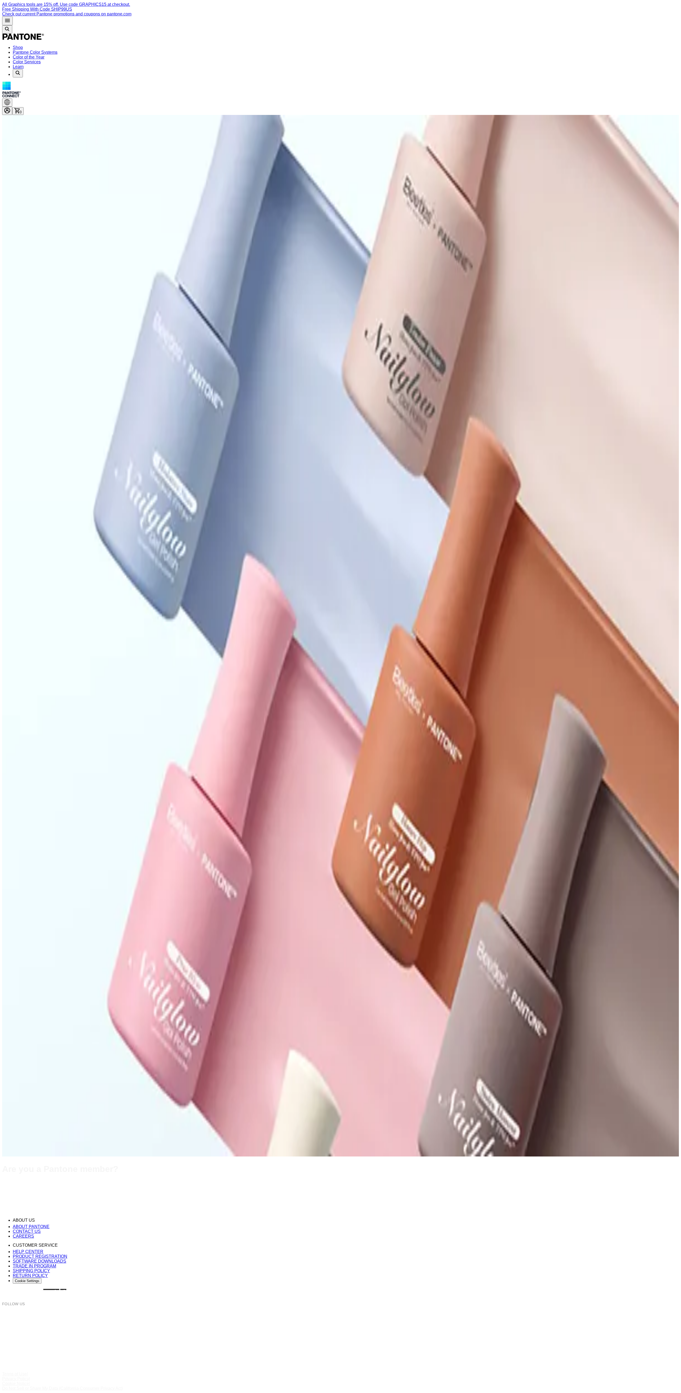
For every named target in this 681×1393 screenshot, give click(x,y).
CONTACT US (27, 1231)
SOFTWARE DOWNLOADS (39, 1261)
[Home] (23, 38)
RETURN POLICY (30, 1275)
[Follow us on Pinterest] (340, 1334)
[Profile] (7, 111)
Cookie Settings (27, 1281)
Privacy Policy (15, 1379)
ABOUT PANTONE (31, 1226)
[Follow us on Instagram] (340, 1315)
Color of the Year (28, 57)
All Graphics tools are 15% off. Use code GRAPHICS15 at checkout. (66, 4)
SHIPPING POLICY (31, 1270)
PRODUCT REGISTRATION (40, 1256)
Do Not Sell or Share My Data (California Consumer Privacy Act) (62, 1388)
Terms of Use (14, 1374)
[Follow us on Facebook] (340, 1325)
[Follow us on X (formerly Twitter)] (340, 1344)
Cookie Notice (15, 1383)
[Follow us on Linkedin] (340, 1353)
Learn (18, 66)
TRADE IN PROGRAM (34, 1266)
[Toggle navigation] (7, 20)
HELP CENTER (28, 1251)
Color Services (27, 62)
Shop (18, 47)
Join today (41, 1195)
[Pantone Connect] (340, 90)
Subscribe (11, 1206)
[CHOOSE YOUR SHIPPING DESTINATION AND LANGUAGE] (7, 102)
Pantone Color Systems (35, 52)
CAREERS (23, 1236)
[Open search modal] (7, 29)
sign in (104, 1185)
